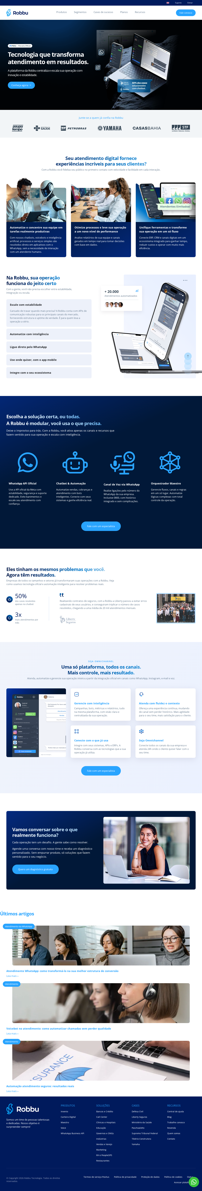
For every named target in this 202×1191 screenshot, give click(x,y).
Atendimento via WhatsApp (18, 926)
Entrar (190, 2)
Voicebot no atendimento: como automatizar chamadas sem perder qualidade (58, 1028)
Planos (124, 12)
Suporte (178, 2)
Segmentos (80, 12)
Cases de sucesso (103, 12)
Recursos (140, 12)
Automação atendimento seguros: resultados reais (40, 1086)
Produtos (61, 12)
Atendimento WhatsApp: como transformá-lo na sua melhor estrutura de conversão (62, 971)
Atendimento (11, 984)
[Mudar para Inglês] (168, 3)
